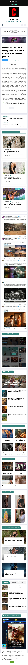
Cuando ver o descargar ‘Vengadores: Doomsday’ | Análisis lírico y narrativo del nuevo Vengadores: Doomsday (17, 605)
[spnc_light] (25, 25)
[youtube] (16, 4)
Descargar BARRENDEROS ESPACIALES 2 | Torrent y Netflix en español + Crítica (14, 652)
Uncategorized (6, 619)
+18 (14, 354)
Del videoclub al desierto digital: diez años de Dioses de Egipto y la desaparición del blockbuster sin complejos (16, 399)
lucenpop (7, 149)
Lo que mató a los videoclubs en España (20, 472)
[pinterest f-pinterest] (15, 4)
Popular (14, 582)
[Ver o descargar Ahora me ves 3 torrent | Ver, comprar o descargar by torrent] (14, 142)
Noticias (12, 60)
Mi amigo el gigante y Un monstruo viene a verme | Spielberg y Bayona (13, 119)
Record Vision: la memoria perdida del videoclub (8, 472)
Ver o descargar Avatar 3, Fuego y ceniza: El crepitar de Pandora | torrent (17, 586)
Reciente (6, 582)
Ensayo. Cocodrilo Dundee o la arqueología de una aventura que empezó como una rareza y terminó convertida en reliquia (13, 541)
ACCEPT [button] (12, 662)
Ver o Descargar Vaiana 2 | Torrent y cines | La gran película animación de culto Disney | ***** (13, 203)
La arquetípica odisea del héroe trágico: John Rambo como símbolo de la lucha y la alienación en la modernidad (13, 177)
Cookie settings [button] (5, 662)
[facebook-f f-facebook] (11, 4)
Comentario (22, 582)
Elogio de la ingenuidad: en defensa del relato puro (7, 486)
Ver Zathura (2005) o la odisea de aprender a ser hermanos (15, 407)
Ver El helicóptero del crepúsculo (7, 439)
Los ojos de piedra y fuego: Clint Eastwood (20, 486)
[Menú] (2, 25)
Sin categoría (5, 60)
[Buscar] (21, 25)
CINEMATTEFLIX (13, 20)
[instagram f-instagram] (14, 4)
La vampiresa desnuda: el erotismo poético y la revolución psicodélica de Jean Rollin (20, 453)
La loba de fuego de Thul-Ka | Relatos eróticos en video (20, 439)
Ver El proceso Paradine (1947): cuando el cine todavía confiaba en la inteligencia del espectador (7, 453)
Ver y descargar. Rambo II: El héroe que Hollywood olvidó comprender (12, 557)
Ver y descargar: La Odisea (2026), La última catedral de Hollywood (13, 574)
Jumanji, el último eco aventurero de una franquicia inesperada (17, 415)
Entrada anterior (6, 116)
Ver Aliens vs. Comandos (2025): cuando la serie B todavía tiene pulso (17, 391)
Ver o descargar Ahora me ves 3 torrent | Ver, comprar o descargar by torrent (12, 152)
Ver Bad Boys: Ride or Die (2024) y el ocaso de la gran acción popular (13, 383)
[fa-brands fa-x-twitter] (12, 4)
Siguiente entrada (6, 122)
